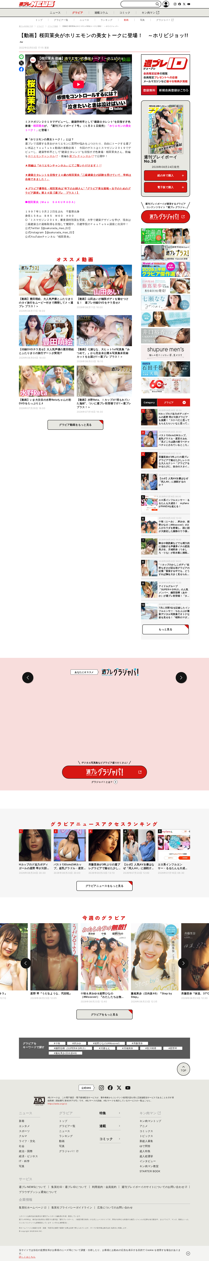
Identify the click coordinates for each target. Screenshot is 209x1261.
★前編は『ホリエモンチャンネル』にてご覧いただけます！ (62, 165)
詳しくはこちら (27, 1256)
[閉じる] (188, 1253)
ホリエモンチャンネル (41, 156)
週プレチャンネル (80, 156)
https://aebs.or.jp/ (57, 1103)
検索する (157, 4)
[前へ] (26, 963)
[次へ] (183, 963)
